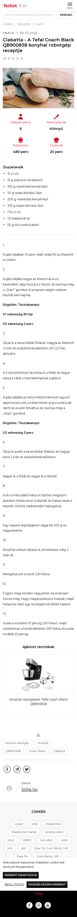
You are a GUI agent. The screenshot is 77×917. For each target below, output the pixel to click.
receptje (43, 743)
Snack (39, 24)
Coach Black (37, 751)
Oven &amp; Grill (47, 856)
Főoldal (7, 24)
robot (10, 840)
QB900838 (13, 751)
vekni (64, 840)
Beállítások (14, 884)
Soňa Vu (29, 789)
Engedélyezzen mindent (47, 884)
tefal (34, 824)
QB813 (27, 840)
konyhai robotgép (17, 743)
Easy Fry (22, 856)
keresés (66, 15)
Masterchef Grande (24, 832)
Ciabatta (59, 751)
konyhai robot (54, 832)
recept (18, 824)
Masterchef (53, 824)
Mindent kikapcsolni (21, 875)
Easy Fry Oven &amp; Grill (51, 848)
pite (10, 848)
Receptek (24, 24)
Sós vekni (46, 840)
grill (23, 848)
